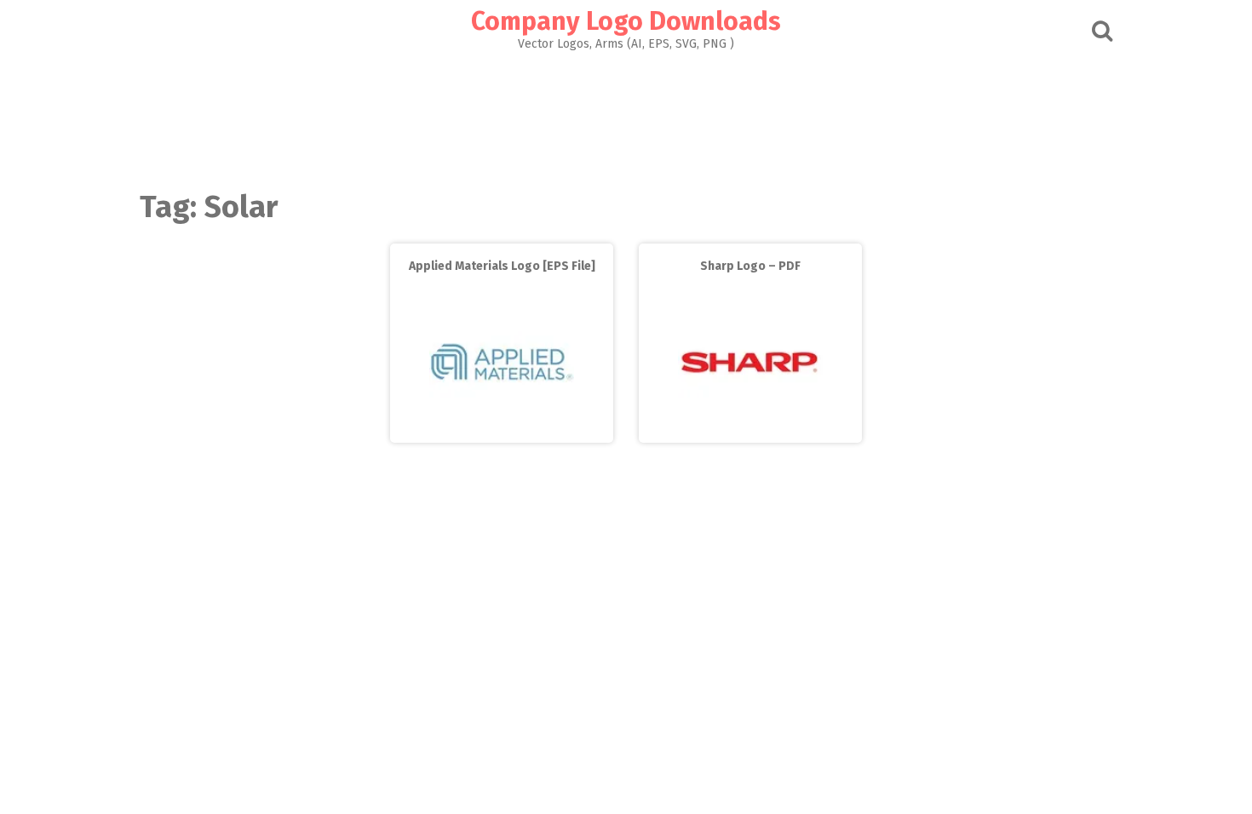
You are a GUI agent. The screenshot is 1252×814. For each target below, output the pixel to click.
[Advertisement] (626, 115)
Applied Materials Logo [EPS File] (502, 266)
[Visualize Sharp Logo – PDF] (750, 430)
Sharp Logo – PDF (750, 266)
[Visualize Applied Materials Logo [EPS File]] (501, 430)
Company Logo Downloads (626, 21)
